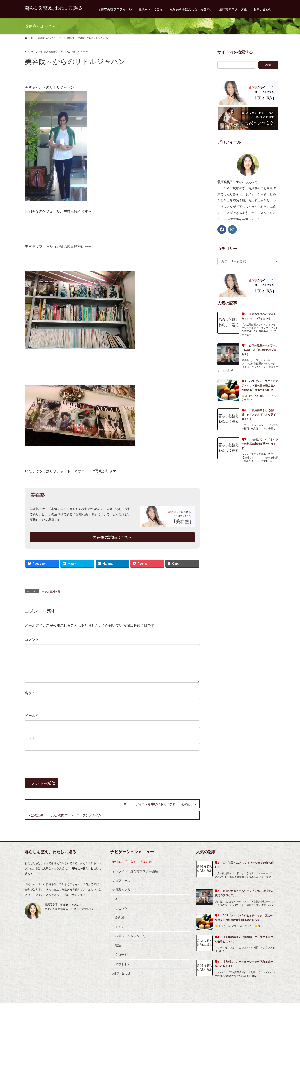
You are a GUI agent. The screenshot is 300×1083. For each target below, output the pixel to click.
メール (31, 716)
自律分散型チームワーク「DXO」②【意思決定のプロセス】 (260, 350)
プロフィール (121, 880)
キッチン (121, 899)
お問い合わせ (121, 973)
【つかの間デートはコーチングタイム (75, 815)
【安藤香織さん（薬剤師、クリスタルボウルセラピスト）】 (259, 415)
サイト (30, 738)
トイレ (119, 927)
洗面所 (119, 917)
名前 (29, 693)
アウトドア (122, 964)
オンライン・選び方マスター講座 (135, 871)
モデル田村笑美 (51, 591)
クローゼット (124, 954)
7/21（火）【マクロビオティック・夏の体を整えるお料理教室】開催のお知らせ (260, 385)
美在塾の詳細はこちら (112, 537)
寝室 (118, 945)
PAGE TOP (289, 1046)
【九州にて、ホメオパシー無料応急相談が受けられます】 (260, 444)
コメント (32, 639)
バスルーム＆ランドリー (132, 936)
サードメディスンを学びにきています (149, 804)
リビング (121, 908)
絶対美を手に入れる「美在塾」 (133, 862)
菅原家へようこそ (124, 890)
